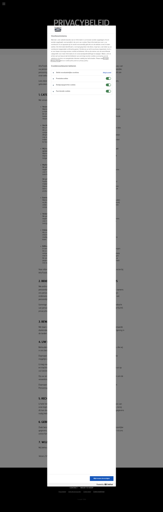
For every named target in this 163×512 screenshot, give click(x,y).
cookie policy (69, 61)
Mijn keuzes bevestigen (102, 478)
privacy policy (83, 61)
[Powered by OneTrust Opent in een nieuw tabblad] (106, 484)
